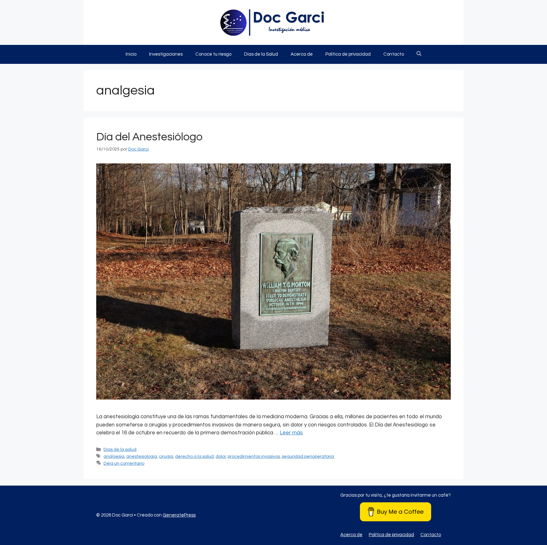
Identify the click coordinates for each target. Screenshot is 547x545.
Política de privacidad (348, 54)
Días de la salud (120, 449)
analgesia (114, 456)
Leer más (291, 433)
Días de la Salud (261, 54)
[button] (419, 54)
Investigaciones (166, 54)
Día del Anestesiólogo (149, 137)
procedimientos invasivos (254, 456)
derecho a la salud (194, 456)
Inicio (131, 54)
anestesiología (141, 456)
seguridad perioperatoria (308, 456)
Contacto (393, 54)
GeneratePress (179, 515)
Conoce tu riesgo (213, 54)
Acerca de (302, 54)
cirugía (166, 456)
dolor (221, 456)
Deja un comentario (124, 463)
